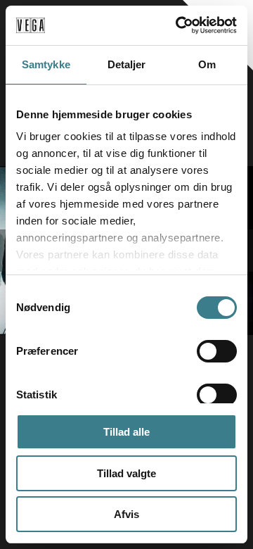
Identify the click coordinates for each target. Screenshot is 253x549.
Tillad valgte (126, 473)
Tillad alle (126, 432)
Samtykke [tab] (46, 64)
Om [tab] (207, 64)
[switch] (217, 351)
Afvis (126, 514)
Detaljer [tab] (127, 64)
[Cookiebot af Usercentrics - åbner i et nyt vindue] (178, 25)
